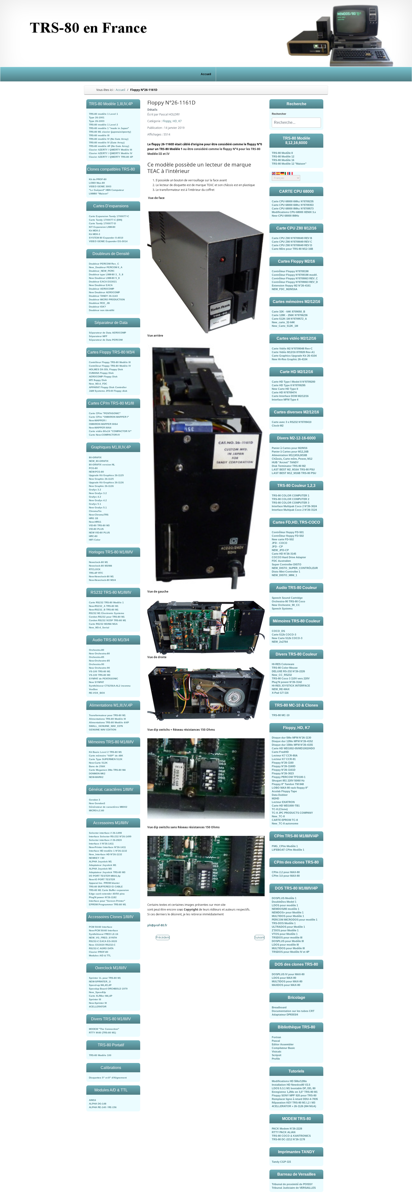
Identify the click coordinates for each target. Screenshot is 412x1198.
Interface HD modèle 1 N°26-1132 (108, 850)
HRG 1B (93, 518)
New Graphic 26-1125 (101, 479)
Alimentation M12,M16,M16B (289, 455)
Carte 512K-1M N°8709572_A (289, 318)
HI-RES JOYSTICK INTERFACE (291, 685)
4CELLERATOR (97, 1006)
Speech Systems (282, 608)
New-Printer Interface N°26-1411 (107, 847)
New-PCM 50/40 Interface (103, 930)
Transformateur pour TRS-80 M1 (107, 715)
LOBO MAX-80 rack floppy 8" (290, 787)
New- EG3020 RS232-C (102, 944)
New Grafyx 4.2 (98, 500)
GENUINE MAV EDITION (102, 729)
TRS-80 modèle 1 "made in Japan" (109, 128)
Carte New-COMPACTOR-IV (104, 434)
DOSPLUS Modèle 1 (284, 898)
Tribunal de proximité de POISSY (292, 1184)
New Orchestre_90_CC (286, 605)
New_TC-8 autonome (285, 823)
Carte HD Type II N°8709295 (288, 385)
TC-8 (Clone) (280, 809)
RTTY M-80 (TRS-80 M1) (102, 1032)
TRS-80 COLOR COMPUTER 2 (290, 499)
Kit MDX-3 (94, 234)
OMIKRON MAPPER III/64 (103, 424)
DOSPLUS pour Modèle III (288, 941)
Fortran (276, 1037)
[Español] (278, 173)
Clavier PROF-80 (98, 952)
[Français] (291, 173)
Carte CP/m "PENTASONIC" (105, 413)
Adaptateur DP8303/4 (285, 1014)
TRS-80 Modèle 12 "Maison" (289, 163)
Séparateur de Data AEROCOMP (107, 332)
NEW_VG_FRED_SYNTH (103, 937)
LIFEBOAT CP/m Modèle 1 (288, 849)
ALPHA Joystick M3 (100, 868)
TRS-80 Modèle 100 (100, 1055)
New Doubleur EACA (101, 285)
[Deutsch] (282, 173)
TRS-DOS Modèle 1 (284, 923)
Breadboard (279, 1007)
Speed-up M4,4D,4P (100, 985)
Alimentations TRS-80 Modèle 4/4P (109, 722)
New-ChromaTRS (98, 514)
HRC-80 (93, 536)
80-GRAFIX (95, 457)
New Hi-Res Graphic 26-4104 (289, 359)
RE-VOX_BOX (97, 693)
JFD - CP (277, 546)
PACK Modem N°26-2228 (287, 1128)
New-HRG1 (95, 522)
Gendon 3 (94, 799)
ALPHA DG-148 (97, 1103)
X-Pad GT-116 (280, 692)
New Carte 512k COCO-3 (287, 638)
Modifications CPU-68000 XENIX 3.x (294, 212)
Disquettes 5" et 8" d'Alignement (108, 1077)
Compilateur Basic (283, 1048)
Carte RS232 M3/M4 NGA (103, 624)
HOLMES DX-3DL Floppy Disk (106, 369)
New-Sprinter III (98, 1003)
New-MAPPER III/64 (100, 427)
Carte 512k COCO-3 (284, 634)
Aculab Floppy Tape (284, 791)
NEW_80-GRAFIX (98, 461)
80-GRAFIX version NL (102, 464)
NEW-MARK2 (96, 777)
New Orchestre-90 (99, 668)
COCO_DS (278, 631)
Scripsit (276, 1055)
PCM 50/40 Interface (100, 927)
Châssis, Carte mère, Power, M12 (292, 458)
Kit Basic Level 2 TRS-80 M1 (105, 752)
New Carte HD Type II (285, 388)
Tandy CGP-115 (281, 1161)
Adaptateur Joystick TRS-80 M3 (107, 872)
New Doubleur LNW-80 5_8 (104, 278)
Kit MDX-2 (94, 230)
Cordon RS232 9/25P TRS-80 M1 (107, 620)
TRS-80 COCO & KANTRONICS (291, 1135)
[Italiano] (287, 173)
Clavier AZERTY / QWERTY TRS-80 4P (111, 157)
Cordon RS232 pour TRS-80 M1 (107, 616)
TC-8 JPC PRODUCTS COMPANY (292, 812)
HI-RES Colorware (283, 664)
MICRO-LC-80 (96, 810)
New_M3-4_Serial (99, 627)
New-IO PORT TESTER (102, 879)
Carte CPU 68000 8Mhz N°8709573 (293, 208)
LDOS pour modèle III (285, 944)
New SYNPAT (96, 682)
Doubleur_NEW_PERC (101, 271)
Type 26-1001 (96, 117)
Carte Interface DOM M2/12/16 (290, 396)
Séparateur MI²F (98, 336)
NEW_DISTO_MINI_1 (284, 575)
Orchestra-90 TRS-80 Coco (288, 601)
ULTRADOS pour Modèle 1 (288, 926)
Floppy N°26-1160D (283, 766)
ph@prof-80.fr (157, 925)
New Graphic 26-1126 (101, 486)
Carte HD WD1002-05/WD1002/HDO (293, 748)
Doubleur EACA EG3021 (103, 281)
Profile (276, 1058)
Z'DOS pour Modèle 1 (285, 930)
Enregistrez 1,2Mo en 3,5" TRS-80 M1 (295, 1091)
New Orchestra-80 (99, 653)
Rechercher (279, 113)
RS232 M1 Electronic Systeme (106, 613)
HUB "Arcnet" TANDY (285, 462)
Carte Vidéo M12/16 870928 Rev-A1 (293, 352)
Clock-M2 (277, 425)
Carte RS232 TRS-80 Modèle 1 (106, 602)
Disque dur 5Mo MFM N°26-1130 (291, 737)
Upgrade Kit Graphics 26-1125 (106, 475)
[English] (274, 173)
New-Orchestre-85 (99, 660)
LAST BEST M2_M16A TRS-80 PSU (293, 469)
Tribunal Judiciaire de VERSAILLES (294, 1187)
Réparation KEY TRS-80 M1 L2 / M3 (293, 1102)
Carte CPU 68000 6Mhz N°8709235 (293, 201)
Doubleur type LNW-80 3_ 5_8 (106, 274)
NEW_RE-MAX (280, 689)
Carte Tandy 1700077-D (102, 223)
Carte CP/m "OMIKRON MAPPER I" (109, 417)
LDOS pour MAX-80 (284, 977)
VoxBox (93, 689)
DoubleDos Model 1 (284, 901)
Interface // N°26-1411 (101, 843)
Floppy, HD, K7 (172, 121)
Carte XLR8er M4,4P (100, 996)
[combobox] (296, 123)
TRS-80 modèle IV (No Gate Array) (108, 139)
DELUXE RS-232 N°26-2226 (288, 671)
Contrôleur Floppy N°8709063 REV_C (295, 278)
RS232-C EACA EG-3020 (103, 941)
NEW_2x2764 (280, 641)
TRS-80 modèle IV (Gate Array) (106, 142)
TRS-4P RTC (96, 573)
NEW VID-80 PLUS (99, 532)
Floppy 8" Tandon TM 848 (288, 784)
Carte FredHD (280, 751)
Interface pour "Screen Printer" (107, 901)
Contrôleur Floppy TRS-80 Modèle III (110, 362)
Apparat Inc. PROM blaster (104, 883)
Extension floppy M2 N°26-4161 (291, 285)
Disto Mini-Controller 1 (286, 571)
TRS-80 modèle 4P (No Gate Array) (109, 146)
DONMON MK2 (97, 773)
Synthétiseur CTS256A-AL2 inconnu (109, 685)
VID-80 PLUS (96, 529)
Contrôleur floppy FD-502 (288, 535)
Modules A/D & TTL (100, 955)
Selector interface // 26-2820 (105, 840)
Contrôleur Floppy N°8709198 (290, 271)
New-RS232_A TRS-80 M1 (103, 606)
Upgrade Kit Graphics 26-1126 (106, 482)
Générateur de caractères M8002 (108, 807)
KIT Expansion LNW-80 (102, 227)
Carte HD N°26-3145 (284, 553)
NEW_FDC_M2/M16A (284, 289)
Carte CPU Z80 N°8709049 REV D (292, 245)
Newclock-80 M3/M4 (100, 565)
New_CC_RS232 (282, 674)
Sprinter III (95, 999)
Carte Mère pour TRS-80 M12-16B (292, 248)
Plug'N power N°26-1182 (103, 897)
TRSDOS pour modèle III (287, 937)
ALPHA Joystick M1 (100, 861)
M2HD (275, 798)
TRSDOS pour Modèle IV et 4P (290, 951)
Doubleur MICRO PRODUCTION (107, 299)
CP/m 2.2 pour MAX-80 (286, 872)
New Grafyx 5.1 (98, 507)
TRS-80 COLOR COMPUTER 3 (290, 502)
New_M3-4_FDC (98, 383)
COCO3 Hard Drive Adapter (289, 557)
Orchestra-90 (96, 664)
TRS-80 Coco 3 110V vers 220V (290, 678)
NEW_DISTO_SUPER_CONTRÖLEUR (295, 568)
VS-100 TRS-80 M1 (99, 671)
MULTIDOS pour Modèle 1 (288, 916)
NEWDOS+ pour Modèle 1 (288, 912)
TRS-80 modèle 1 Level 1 (103, 114)
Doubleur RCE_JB (99, 303)
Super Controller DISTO (286, 564)
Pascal (276, 1040)
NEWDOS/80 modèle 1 (285, 908)
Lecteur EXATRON (283, 802)
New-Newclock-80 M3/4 (102, 580)
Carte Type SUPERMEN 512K (105, 759)
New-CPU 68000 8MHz (285, 215)
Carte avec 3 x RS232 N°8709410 (291, 422)
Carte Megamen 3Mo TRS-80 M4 (107, 770)
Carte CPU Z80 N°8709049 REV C (292, 241)
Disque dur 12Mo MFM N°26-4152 (292, 741)
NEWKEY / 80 (96, 858)
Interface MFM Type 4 (285, 399)
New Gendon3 (97, 803)
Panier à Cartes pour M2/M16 (289, 448)
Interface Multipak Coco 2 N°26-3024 (294, 506)
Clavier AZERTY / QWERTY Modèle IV (110, 153)
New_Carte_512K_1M (285, 325)
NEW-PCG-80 (96, 471)
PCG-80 (93, 468)
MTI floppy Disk (98, 380)
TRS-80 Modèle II (282, 152)
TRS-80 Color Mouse (285, 667)
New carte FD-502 (283, 539)
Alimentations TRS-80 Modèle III (107, 719)
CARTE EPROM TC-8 (285, 819)
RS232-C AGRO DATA (101, 948)
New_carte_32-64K (283, 322)
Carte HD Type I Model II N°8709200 (293, 381)
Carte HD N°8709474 (284, 392)
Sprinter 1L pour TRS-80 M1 (105, 978)
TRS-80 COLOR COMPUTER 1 (290, 495)
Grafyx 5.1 (95, 504)
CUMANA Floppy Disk (101, 373)
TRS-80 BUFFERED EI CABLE (106, 886)
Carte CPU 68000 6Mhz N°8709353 (293, 204)
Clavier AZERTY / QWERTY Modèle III (110, 149)
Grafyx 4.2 (95, 496)
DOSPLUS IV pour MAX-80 (288, 974)
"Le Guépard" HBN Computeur (106, 190)
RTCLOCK (94, 569)
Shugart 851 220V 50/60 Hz (288, 780)
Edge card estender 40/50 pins (107, 893)
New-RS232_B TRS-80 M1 (103, 609)
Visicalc (276, 1051)
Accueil (206, 74)
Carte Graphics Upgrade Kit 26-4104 (294, 355)
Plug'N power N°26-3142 (287, 682)
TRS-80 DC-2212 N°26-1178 (288, 1139)
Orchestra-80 (96, 650)
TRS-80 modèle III (99, 135)
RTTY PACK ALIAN (283, 1132)
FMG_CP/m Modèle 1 (285, 846)
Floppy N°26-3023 (283, 773)
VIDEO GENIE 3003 (100, 186)
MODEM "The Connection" (104, 1029)
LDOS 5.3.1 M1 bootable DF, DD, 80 (293, 1088)
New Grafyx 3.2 (98, 493)
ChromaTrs (95, 511)
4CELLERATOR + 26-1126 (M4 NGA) (294, 1106)
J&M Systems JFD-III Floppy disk (108, 391)
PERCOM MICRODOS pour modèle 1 (294, 919)
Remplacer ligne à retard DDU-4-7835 (295, 1099)
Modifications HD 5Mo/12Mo (289, 1081)
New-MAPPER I (97, 420)
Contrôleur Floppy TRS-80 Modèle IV (110, 366)
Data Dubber (280, 794)
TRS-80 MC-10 (280, 715)
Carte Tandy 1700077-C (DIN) (105, 220)
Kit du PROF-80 (98, 179)
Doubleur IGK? (97, 306)
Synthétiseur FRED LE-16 (103, 934)
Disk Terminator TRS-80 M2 (289, 465)
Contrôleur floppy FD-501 (288, 532)
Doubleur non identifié (101, 310)
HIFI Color (94, 539)
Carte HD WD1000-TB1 (286, 805)
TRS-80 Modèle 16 (283, 160)
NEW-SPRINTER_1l (100, 981)
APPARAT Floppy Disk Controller (108, 387)
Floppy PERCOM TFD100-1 (288, 777)
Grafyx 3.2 (95, 489)
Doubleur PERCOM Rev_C (104, 263)
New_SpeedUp (97, 992)
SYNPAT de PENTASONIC (103, 678)
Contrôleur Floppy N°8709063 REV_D (295, 282)
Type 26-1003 (96, 121)
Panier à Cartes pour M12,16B (290, 451)
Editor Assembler (283, 1044)
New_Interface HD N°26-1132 (105, 854)
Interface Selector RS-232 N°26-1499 (110, 836)
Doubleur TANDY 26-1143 (103, 296)
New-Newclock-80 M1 (101, 576)
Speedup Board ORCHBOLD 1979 (108, 988)
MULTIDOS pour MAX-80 (287, 981)
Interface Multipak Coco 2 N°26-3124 (294, 509)
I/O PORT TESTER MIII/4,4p (104, 876)
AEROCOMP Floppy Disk (103, 376)
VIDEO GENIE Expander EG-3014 (108, 241)
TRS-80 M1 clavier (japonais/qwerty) (110, 131)
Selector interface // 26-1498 (105, 833)
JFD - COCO (279, 543)
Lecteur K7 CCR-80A (285, 755)
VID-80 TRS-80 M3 (99, 525)
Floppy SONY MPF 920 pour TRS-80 (294, 1095)
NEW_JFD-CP (280, 550)
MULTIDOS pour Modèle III (288, 948)
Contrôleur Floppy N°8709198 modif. (294, 274)
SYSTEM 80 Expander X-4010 (106, 237)
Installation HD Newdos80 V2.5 (291, 1084)
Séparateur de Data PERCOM (106, 340)
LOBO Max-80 (97, 183)
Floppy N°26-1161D (283, 769)
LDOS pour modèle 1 (285, 905)
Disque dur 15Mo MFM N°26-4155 (292, 744)
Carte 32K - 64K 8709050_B (288, 311)
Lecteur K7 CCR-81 (284, 759)
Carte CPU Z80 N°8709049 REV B (292, 238)
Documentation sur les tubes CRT (293, 1011)
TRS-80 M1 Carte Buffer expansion (109, 890)
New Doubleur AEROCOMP (104, 292)
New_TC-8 (278, 816)
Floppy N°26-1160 (283, 762)
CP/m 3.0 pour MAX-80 (286, 875)
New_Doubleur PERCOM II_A (105, 267)
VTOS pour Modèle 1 (285, 933)
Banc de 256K (97, 766)
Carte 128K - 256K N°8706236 (290, 315)
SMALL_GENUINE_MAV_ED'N (106, 726)
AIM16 (92, 1100)
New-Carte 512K (98, 762)
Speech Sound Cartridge (287, 597)
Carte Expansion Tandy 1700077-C (109, 216)
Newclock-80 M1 (98, 562)
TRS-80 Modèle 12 (283, 156)
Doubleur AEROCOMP (101, 288)
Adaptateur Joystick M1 (102, 865)
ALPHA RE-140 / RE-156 (103, 1107)
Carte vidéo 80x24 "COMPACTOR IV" (110, 431)
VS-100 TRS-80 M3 (99, 675)
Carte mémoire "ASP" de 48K (106, 755)
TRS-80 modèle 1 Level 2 (103, 124)
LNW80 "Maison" (98, 193)
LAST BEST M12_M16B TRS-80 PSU (294, 473)
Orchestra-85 (96, 657)
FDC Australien (281, 560)
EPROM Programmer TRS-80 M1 (107, 904)
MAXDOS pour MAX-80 (286, 985)
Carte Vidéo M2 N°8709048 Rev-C (292, 348)
